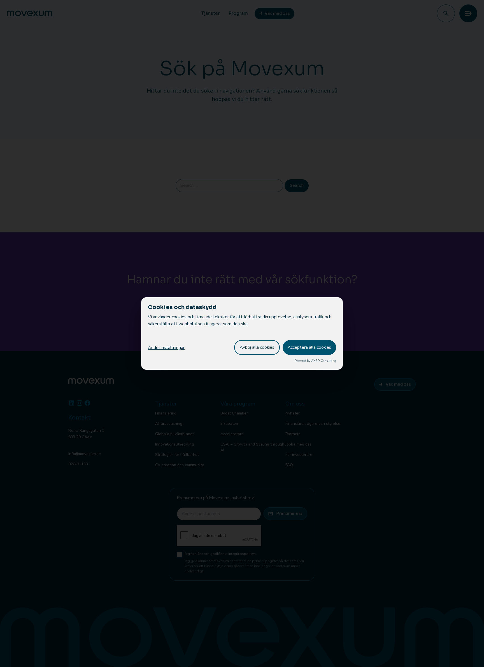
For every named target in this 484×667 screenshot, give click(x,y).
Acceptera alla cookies (309, 347)
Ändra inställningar (166, 348)
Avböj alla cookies (257, 347)
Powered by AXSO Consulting (315, 361)
